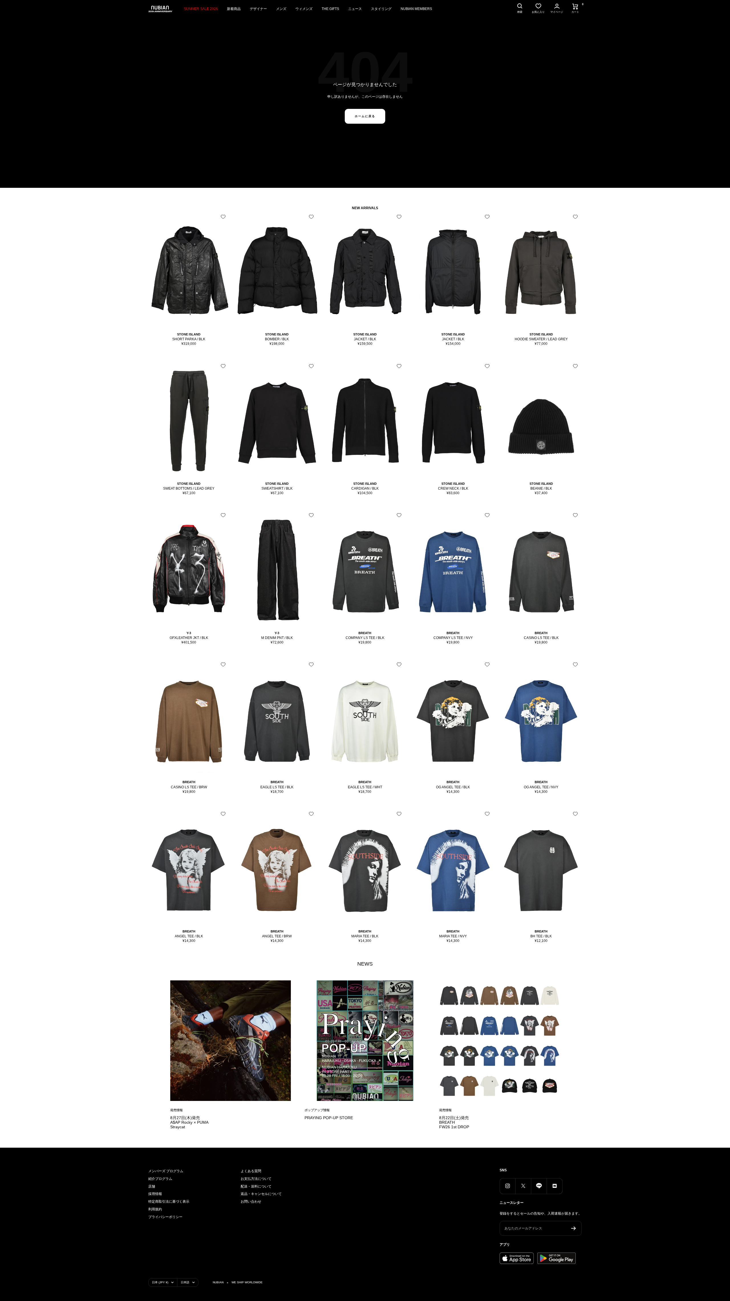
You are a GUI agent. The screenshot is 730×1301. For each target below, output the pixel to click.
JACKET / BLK (365, 339)
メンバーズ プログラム (165, 1171)
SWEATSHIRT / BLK (277, 488)
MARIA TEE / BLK (364, 936)
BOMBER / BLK (277, 339)
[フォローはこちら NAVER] (554, 1186)
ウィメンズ (304, 9)
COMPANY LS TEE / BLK (365, 638)
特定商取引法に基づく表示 (168, 1202)
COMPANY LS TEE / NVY (453, 638)
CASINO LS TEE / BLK (541, 638)
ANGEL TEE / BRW (277, 936)
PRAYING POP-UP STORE (329, 1117)
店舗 (151, 1186)
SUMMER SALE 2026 (201, 9)
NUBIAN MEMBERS (416, 9)
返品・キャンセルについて (261, 1194)
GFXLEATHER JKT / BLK (189, 638)
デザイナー (258, 9)
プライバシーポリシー (165, 1217)
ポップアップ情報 (317, 1110)
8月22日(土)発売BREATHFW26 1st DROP (454, 1122)
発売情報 (176, 1110)
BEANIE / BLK (541, 488)
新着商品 (234, 9)
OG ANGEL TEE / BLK (453, 787)
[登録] (573, 1228)
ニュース (355, 9)
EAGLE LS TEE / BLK (276, 787)
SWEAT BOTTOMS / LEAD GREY (188, 488)
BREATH (364, 633)
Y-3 (188, 633)
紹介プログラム (160, 1179)
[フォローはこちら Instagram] (507, 1186)
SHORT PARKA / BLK (188, 339)
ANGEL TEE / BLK (189, 936)
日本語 (185, 1282)
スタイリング (381, 9)
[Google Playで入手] (556, 1258)
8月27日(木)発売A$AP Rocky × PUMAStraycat (189, 1122)
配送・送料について (256, 1186)
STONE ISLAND (188, 334)
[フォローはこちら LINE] (539, 1186)
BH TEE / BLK (541, 936)
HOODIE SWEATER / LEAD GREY (541, 339)
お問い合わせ (251, 1202)
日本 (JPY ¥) (160, 1282)
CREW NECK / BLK (453, 488)
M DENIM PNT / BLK (277, 638)
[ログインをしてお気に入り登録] (223, 216)
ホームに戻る (365, 116)
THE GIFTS (330, 9)
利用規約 (155, 1209)
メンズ (281, 9)
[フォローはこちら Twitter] (523, 1186)
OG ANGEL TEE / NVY (541, 787)
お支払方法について (256, 1179)
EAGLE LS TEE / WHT (365, 787)
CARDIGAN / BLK (365, 488)
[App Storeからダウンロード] (517, 1258)
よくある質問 (251, 1171)
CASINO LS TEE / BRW (189, 787)
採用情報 (155, 1194)
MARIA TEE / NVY (453, 936)
